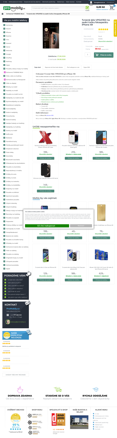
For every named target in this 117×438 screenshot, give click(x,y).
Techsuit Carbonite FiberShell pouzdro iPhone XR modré (101, 146)
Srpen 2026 (87, 67)
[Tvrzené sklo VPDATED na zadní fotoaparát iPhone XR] (51, 35)
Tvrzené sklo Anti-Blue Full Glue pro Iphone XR (73, 268)
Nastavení (81, 225)
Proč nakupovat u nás (73, 67)
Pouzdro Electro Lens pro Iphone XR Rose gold (73, 146)
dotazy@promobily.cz (18, 322)
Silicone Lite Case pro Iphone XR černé (45, 178)
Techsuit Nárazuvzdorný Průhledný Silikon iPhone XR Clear (46, 146)
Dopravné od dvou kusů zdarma (54, 67)
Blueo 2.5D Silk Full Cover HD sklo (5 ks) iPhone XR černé (101, 268)
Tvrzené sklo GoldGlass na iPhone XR (101, 225)
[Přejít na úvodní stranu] (14, 8)
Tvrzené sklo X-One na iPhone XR (45, 267)
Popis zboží (37, 67)
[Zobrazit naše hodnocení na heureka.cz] (16, 432)
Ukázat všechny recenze (16, 375)
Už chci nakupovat (47, 225)
